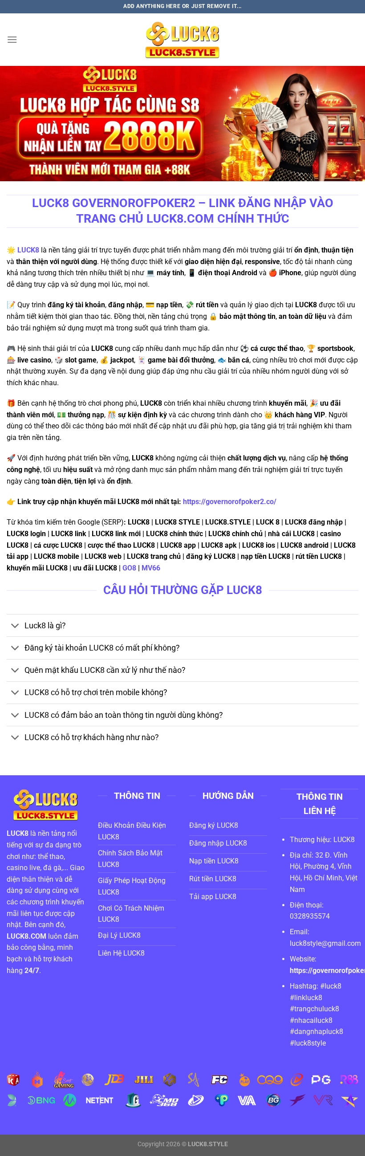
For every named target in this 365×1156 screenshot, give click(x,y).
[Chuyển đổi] (15, 626)
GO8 (129, 568)
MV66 (152, 568)
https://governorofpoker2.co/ (229, 501)
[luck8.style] (182, 39)
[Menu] (12, 39)
